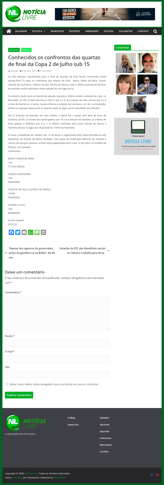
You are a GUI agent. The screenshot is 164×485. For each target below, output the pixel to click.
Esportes (74, 31)
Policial (109, 31)
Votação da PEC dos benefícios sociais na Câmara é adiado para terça (83, 251)
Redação (14, 70)
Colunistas (126, 31)
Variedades (92, 31)
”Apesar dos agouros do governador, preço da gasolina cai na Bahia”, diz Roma (32, 253)
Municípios (57, 31)
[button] (43, 31)
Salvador (21, 31)
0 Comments (46, 70)
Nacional (104, 424)
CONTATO (143, 31)
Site (7, 367)
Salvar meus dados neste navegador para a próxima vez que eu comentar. (54, 384)
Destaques (13, 50)
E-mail (9, 351)
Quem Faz (73, 424)
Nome (10, 336)
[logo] (25, 416)
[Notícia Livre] (9, 31)
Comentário (13, 292)
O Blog (71, 417)
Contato (104, 451)
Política (37, 31)
